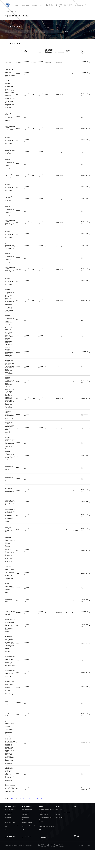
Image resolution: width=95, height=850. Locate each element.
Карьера (58, 806)
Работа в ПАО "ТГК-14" (61, 809)
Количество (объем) (68, 51)
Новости (17, 5)
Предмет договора (8, 50)
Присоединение (8, 817)
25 (20, 798)
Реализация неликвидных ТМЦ (45, 817)
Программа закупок (43, 812)
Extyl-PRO (88, 845)
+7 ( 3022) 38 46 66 (11, 836)
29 (32, 798)
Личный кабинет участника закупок (46, 826)
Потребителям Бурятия (26, 806)
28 (29, 798)
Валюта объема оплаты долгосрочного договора (40, 50)
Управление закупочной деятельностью (47, 809)
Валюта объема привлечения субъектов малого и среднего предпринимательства (59, 50)
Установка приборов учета (10, 819)
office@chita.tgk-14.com (29, 836)
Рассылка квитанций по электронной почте (12, 825)
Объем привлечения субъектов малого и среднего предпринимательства (49, 51)
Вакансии (42, 5)
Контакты (41, 824)
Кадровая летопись (60, 817)
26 (23, 798)
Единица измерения (75, 50)
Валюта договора (25, 51)
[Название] (18, 31)
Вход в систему (79, 5)
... (17, 798)
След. (41, 798)
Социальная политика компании (63, 812)
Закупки (41, 806)
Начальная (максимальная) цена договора (19, 50)
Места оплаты (8, 814)
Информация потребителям (29, 5)
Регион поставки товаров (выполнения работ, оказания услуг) (83, 51)
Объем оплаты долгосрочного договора (33, 50)
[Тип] (46, 31)
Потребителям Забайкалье (10, 806)
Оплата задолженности (10, 809)
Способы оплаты (8, 812)
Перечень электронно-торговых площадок (45, 820)
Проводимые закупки (43, 814)
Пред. (12, 798)
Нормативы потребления (10, 822)
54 (37, 798)
